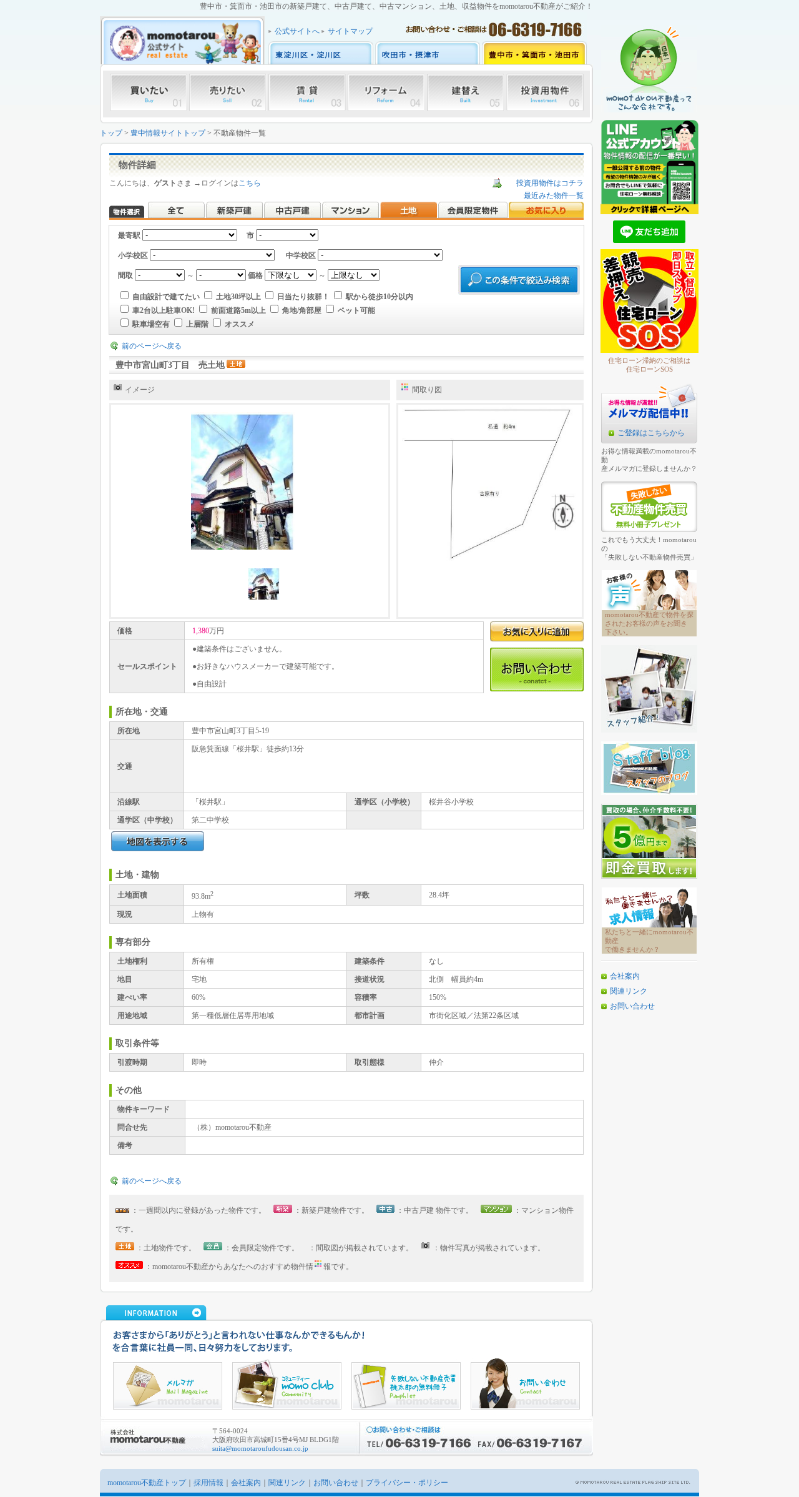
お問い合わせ (632, 1006)
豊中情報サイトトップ (167, 133)
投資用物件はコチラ (550, 183)
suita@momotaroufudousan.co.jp (260, 1448)
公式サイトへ (297, 31)
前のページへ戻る (152, 346)
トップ (111, 133)
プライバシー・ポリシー (407, 1482)
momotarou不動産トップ (146, 1482)
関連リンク (628, 991)
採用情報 (208, 1482)
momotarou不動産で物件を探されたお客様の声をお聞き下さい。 (649, 623)
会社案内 (625, 976)
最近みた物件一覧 (554, 195)
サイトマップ (350, 31)
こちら (249, 183)
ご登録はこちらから (651, 432)
